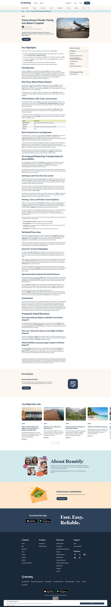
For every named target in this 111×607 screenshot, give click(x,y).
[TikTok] (80, 557)
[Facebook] (75, 554)
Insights (58, 571)
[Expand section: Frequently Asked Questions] (87, 66)
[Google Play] (45, 521)
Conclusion (72, 63)
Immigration (59, 8)
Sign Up (87, 3)
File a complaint (77, 546)
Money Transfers (24, 8)
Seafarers (58, 568)
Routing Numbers (60, 554)
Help (75, 3)
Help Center (80, 470)
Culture (34, 8)
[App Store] (31, 521)
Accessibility (25, 584)
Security (78, 581)
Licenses (84, 581)
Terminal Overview (74, 61)
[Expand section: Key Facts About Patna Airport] (87, 56)
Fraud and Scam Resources (62, 549)
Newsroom (24, 549)
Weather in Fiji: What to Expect (97, 427)
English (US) (68, 3)
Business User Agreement (37, 581)
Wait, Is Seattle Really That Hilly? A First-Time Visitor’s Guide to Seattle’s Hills (30, 428)
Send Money (26, 39)
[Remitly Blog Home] (26, 3)
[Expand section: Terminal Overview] (87, 61)
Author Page (26, 388)
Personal (36, 3)
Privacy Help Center (69, 581)
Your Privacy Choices (27, 562)
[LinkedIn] (75, 557)
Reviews (23, 560)
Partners (58, 551)
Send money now (62, 498)
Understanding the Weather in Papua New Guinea (75, 427)
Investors (24, 557)
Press (23, 551)
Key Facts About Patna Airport (76, 55)
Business (41, 3)
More (84, 8)
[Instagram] (84, 554)
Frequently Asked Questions (75, 66)
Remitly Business (43, 546)
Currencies (43, 8)
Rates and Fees (59, 543)
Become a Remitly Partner (62, 562)
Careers (23, 554)
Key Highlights (73, 51)
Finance (68, 8)
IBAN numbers (59, 557)
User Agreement (25, 581)
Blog (23, 546)
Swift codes (59, 546)
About (23, 543)
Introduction (72, 53)
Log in (80, 3)
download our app (64, 470)
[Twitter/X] (80, 554)
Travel (51, 8)
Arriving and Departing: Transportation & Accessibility (76, 58)
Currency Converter (61, 560)
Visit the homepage (55, 470)
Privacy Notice (48, 581)
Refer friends (59, 565)
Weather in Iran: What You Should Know (52, 427)
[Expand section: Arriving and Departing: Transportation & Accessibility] (87, 58)
